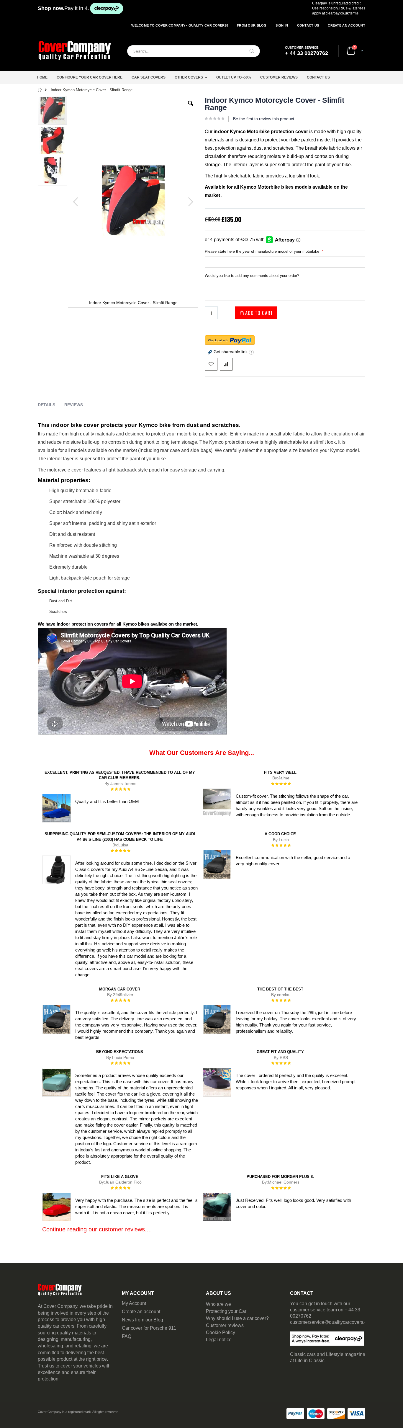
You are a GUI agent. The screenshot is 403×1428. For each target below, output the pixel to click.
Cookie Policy (220, 1332)
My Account (134, 1303)
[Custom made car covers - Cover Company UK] (75, 51)
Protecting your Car (226, 1311)
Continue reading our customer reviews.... (97, 1229)
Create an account (141, 1311)
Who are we (218, 1304)
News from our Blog (142, 1319)
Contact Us (308, 25)
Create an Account (346, 25)
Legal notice (219, 1339)
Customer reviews (225, 1325)
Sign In (282, 25)
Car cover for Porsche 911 (149, 1328)
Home (42, 77)
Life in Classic (310, 1360)
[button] (190, 108)
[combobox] (193, 51)
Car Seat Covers (149, 77)
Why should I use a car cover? (237, 1318)
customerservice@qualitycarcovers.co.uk (333, 1322)
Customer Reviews (279, 77)
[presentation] (51, 405)
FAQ (126, 1336)
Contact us (318, 77)
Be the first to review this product (263, 118)
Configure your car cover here (89, 77)
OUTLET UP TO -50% (233, 77)
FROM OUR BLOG (252, 25)
